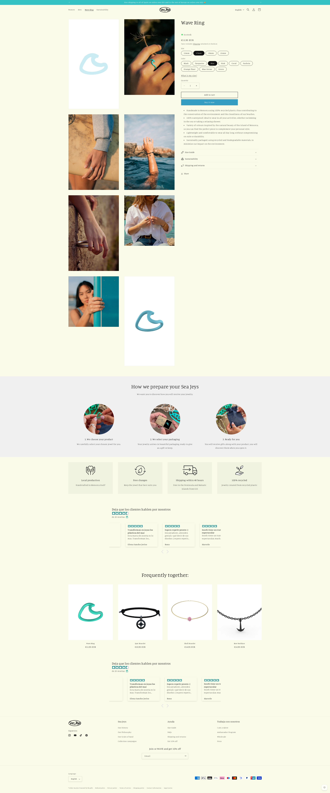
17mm (199, 53)
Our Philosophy (124, 732)
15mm (186, 53)
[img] (166, 513)
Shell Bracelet (189, 643)
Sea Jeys (76, 788)
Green (221, 69)
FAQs (170, 732)
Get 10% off (173, 741)
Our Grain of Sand (125, 736)
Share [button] (186, 174)
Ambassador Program (226, 732)
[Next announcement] (261, 2)
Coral (234, 63)
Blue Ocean (207, 69)
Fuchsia (246, 63)
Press (219, 741)
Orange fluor (190, 69)
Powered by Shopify (86, 788)
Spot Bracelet (140, 643)
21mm (223, 53)
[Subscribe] (185, 756)
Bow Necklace (239, 643)
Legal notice (168, 788)
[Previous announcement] (69, 2)
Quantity (184, 81)
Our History (123, 727)
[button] (248, 10)
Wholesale (221, 736)
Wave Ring (90, 643)
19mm (211, 53)
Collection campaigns (127, 741)
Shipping (196, 44)
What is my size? (189, 75)
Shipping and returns (177, 736)
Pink (223, 63)
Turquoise (199, 63)
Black (186, 63)
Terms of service (125, 788)
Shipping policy (138, 788)
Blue (212, 63)
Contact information (154, 788)
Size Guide (172, 727)
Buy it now (209, 102)
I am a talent (222, 727)
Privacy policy (112, 788)
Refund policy (100, 788)
